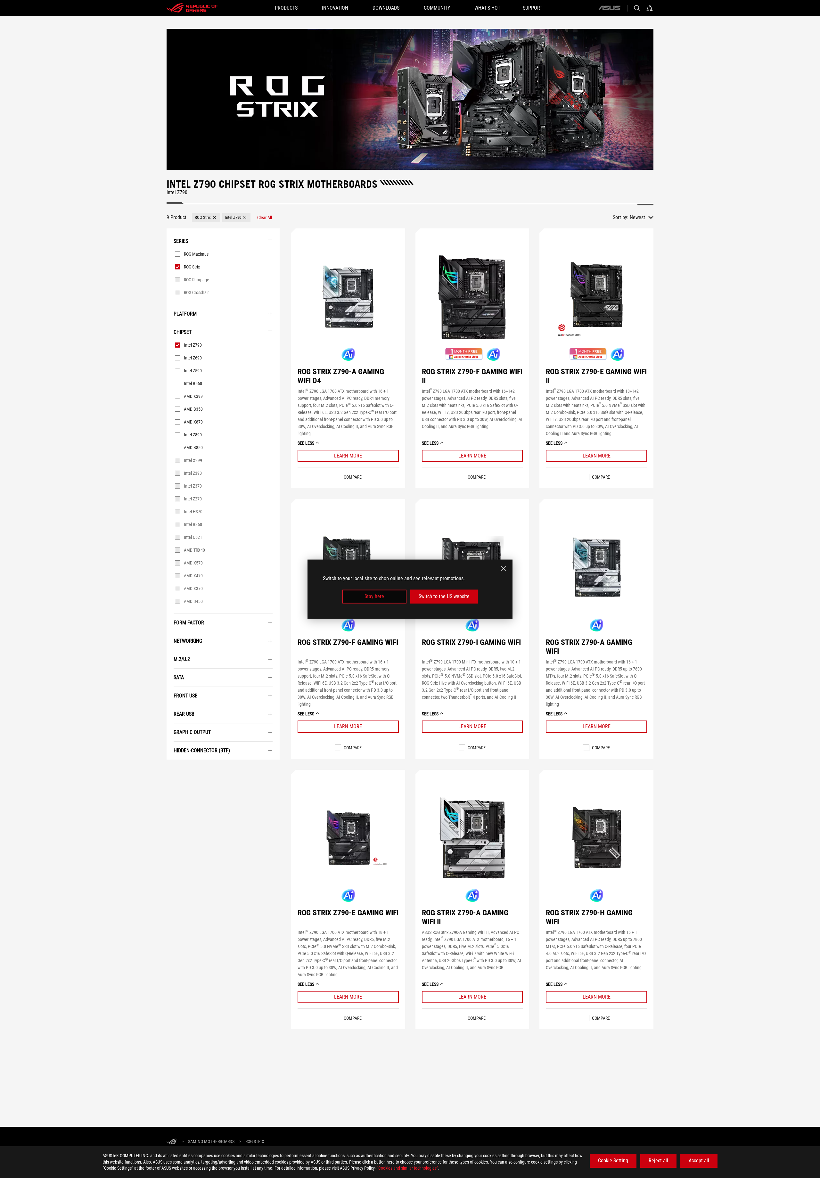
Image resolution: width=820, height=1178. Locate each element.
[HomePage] (172, 1142)
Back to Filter (173, 769)
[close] (503, 568)
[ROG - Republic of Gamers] (192, 8)
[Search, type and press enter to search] (637, 8)
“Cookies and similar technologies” (407, 1168)
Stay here (374, 596)
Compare (353, 477)
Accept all (699, 1160)
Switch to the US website (444, 596)
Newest (637, 217)
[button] (206, 217)
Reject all (658, 1160)
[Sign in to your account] (649, 8)
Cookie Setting (613, 1160)
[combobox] (641, 217)
